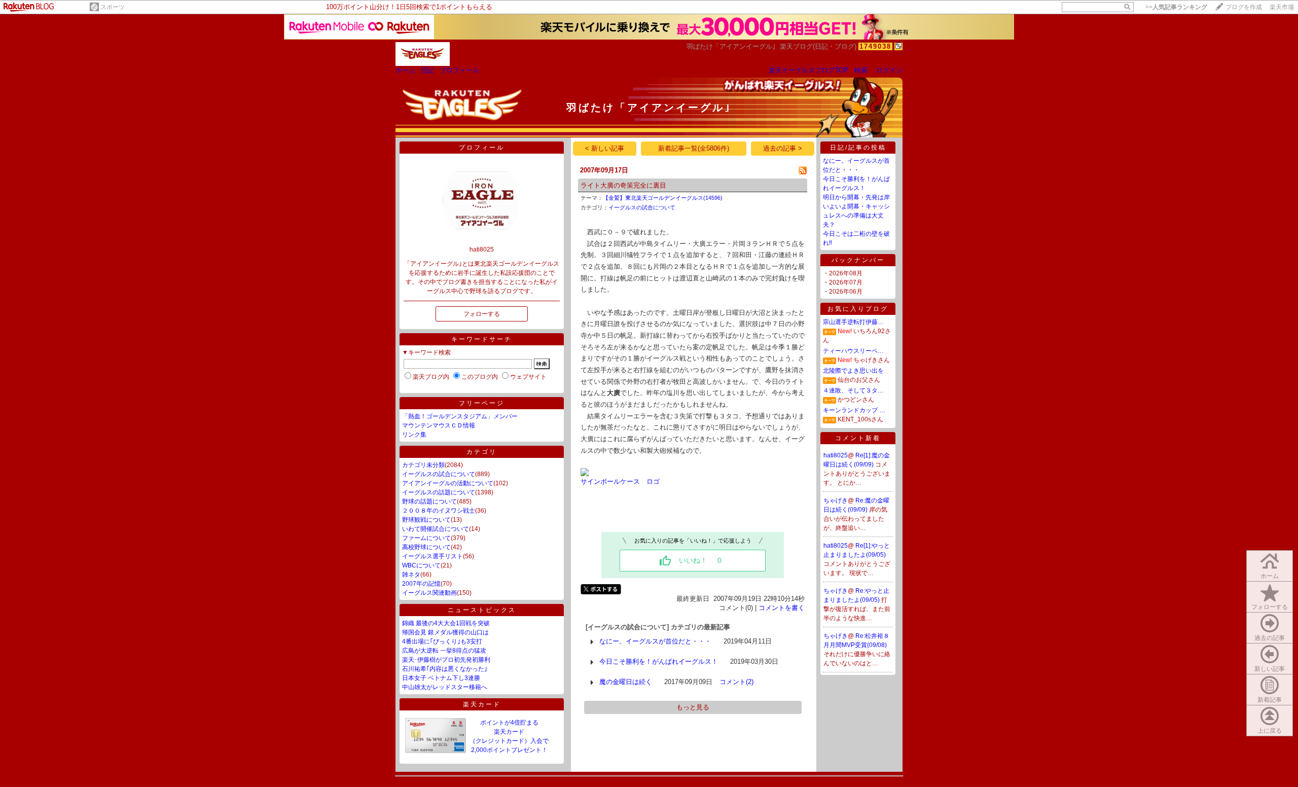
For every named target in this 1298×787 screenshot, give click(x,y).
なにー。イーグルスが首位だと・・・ (655, 641)
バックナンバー (858, 260)
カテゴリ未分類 (423, 465)
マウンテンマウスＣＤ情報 (438, 425)
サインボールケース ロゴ (620, 481)
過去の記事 (1269, 637)
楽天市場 (1282, 7)
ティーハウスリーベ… (853, 350)
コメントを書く (782, 608)
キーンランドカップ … (854, 410)
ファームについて (426, 538)
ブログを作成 (1243, 7)
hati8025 (835, 455)
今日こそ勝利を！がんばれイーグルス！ (658, 661)
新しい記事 (1269, 668)
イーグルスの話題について (438, 492)
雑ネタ (411, 574)
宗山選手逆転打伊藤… (853, 322)
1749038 (875, 46)
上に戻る (1269, 730)
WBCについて (421, 565)
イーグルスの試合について (438, 474)
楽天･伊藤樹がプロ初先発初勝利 (446, 659)
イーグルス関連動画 (429, 592)
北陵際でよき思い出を (853, 370)
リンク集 (414, 434)
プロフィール (459, 70)
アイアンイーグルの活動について (447, 483)
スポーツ (112, 7)
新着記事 (1269, 699)
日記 (427, 70)
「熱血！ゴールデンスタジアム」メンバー (460, 416)
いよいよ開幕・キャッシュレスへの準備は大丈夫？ (856, 215)
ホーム (405, 70)
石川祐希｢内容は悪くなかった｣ (444, 668)
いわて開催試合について (435, 528)
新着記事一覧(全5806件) (693, 148)
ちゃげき (835, 500)
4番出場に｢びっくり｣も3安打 (442, 641)
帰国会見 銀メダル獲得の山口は (445, 632)
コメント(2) (736, 682)
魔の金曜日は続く (625, 682)
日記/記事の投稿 (858, 147)
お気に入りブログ (857, 308)
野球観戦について (426, 519)
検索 (861, 70)
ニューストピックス (482, 610)
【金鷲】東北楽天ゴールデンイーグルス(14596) (663, 198)
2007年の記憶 (421, 583)
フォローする (1269, 607)
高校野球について (426, 547)
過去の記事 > (782, 148)
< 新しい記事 (604, 148)
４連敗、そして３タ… (853, 390)
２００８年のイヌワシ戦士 (438, 510)
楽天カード (482, 704)
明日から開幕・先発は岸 (856, 197)
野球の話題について (429, 501)
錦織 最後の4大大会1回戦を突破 (446, 623)
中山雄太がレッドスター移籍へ (444, 687)
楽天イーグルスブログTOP (808, 70)
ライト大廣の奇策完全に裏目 (623, 185)
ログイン (889, 70)
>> (1176, 7)
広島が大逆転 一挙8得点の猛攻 (444, 650)
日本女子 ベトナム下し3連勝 (441, 678)
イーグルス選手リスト (432, 556)
